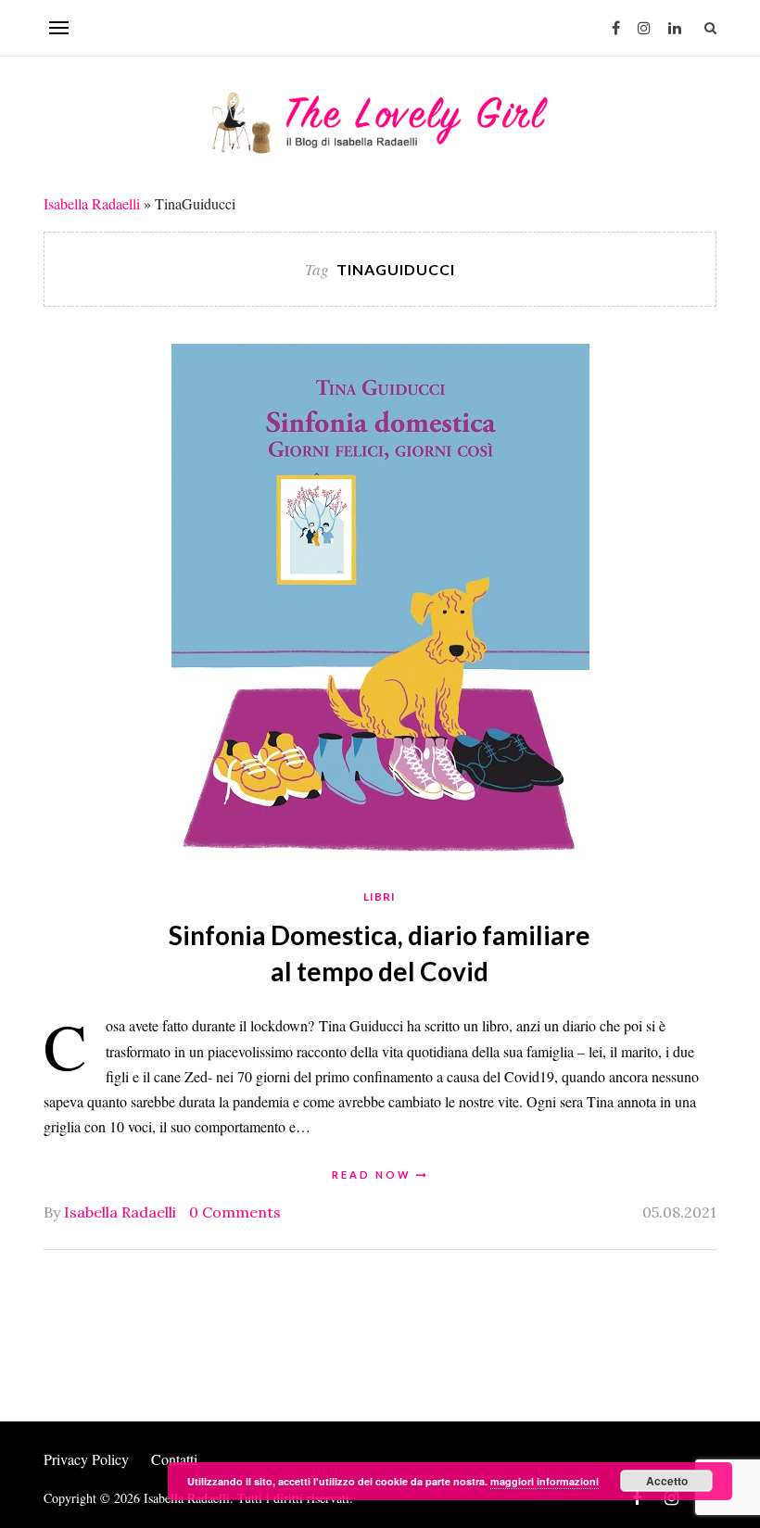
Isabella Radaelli (92, 203)
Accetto (667, 1480)
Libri (379, 896)
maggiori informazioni (544, 1481)
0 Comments (235, 1212)
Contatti (174, 1459)
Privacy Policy (86, 1459)
